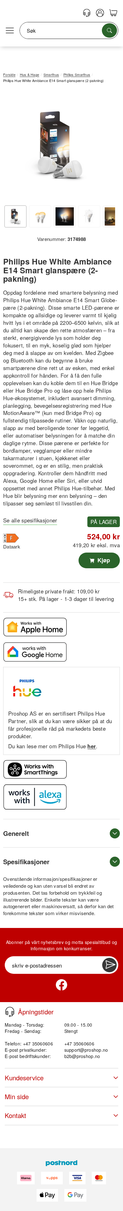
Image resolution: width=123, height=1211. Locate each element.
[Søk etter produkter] (109, 30)
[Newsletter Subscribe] (109, 965)
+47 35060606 (79, 1043)
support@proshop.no (86, 1050)
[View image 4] (89, 216)
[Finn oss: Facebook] (61, 985)
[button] (59, 145)
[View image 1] (15, 216)
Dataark (11, 546)
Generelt (16, 833)
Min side (17, 1096)
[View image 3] (65, 216)
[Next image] (105, 146)
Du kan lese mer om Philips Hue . (53, 746)
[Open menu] (10, 31)
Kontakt (15, 1115)
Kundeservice (24, 1077)
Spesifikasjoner (26, 861)
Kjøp (103, 560)
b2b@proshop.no (82, 1056)
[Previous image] (12, 146)
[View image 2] (40, 216)
